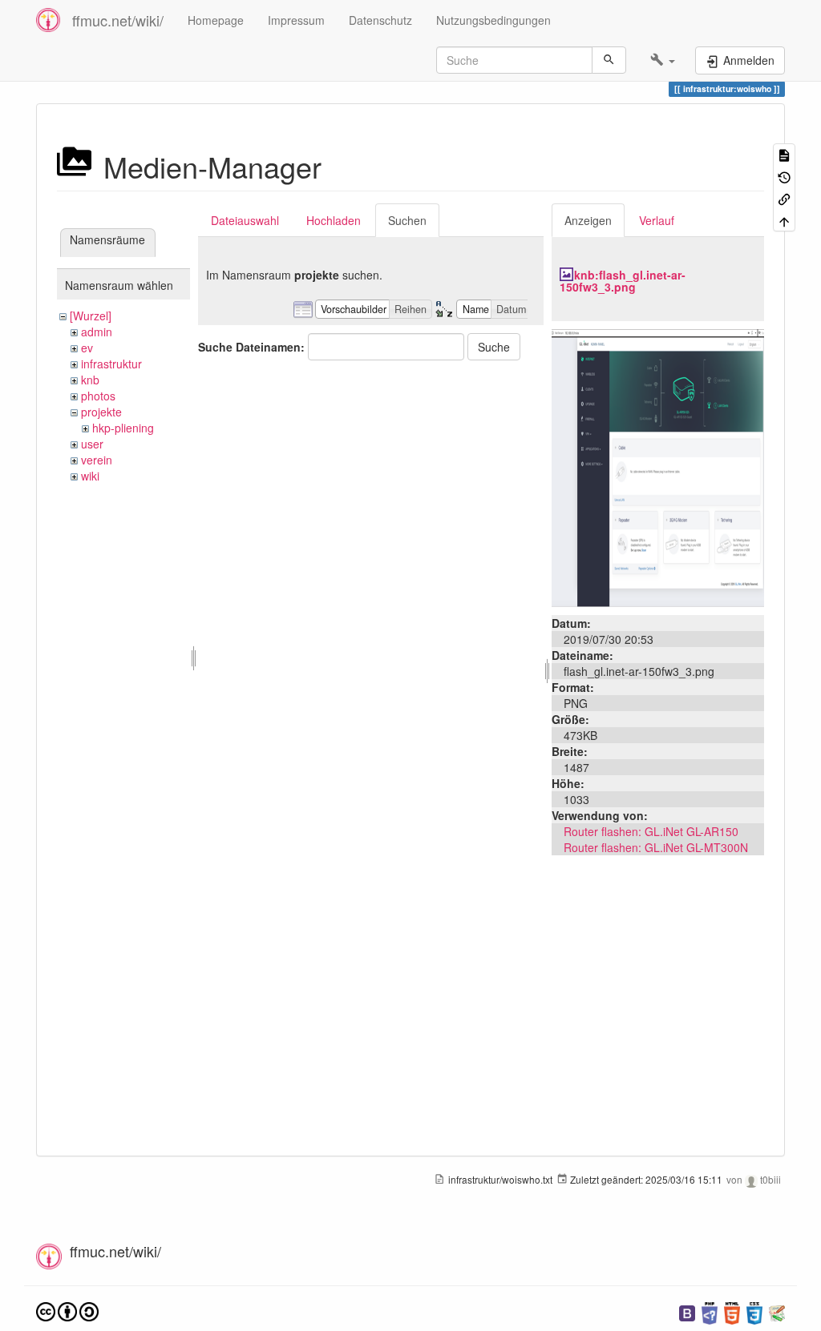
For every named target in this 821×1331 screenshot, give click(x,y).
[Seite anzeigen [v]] (784, 154)
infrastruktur (111, 364)
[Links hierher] (784, 198)
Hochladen (333, 220)
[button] (662, 60)
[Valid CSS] (754, 1311)
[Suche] (609, 60)
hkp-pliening (123, 428)
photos (98, 396)
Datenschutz (380, 20)
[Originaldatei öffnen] (658, 466)
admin (96, 332)
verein (96, 460)
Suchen (407, 220)
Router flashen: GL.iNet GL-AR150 (651, 831)
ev (87, 348)
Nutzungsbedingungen (493, 20)
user (92, 444)
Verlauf (656, 220)
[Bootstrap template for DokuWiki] (687, 1311)
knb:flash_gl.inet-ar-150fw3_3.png (623, 281)
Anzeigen (588, 220)
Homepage (216, 20)
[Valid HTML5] (732, 1311)
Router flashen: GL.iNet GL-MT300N (656, 847)
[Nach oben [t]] (784, 220)
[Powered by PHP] (710, 1311)
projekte (101, 412)
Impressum (296, 20)
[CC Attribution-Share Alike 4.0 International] (67, 1310)
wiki (90, 476)
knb (90, 380)
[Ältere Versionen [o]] (784, 176)
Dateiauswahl (245, 220)
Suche (494, 347)
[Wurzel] (90, 316)
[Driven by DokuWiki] (777, 1311)
